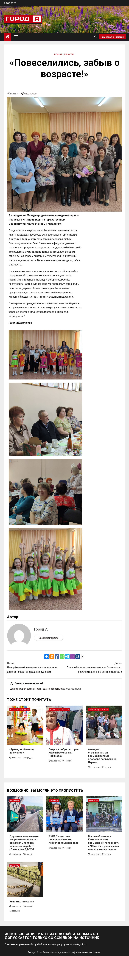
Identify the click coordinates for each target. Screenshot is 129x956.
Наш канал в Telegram (112, 36)
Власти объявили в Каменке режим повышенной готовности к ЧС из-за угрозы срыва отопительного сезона (103, 843)
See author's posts (48, 637)
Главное (14, 800)
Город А (14, 93)
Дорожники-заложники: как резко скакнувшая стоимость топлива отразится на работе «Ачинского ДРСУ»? (24, 843)
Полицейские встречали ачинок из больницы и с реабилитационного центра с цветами (94, 667)
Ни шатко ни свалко (21, 901)
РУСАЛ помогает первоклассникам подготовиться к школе (64, 839)
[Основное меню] (16, 37)
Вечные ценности (64, 54)
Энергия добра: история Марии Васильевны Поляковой (64, 752)
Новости (93, 800)
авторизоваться (71, 688)
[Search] (95, 37)
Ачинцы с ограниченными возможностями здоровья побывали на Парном (102, 756)
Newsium (81, 952)
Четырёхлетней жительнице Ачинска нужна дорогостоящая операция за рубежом (32, 667)
